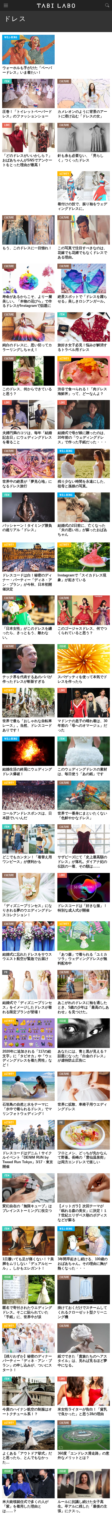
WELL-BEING (10, 37)
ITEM (7, 81)
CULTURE (64, 81)
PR (5, 972)
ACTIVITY (64, 174)
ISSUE (63, 646)
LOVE (7, 125)
